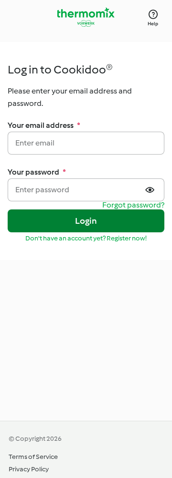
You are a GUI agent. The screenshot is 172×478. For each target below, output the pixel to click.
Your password (37, 172)
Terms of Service (33, 457)
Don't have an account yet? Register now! (86, 238)
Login (86, 221)
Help (153, 24)
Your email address (44, 125)
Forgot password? (133, 205)
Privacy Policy (29, 469)
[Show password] (151, 190)
